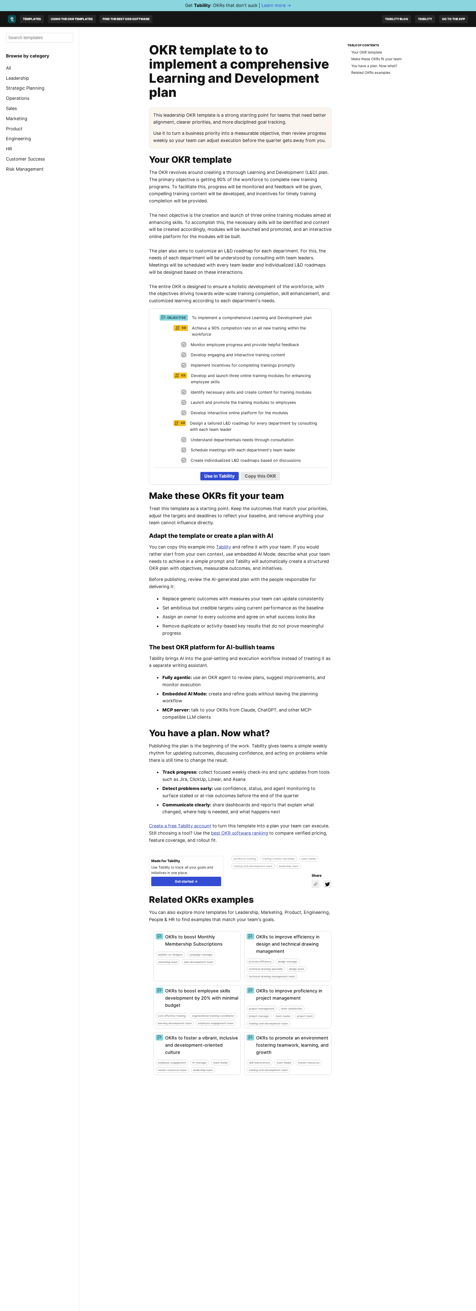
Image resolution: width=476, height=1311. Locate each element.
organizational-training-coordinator (213, 1015)
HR (9, 148)
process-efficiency (260, 961)
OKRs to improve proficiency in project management (289, 994)
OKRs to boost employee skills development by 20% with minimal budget (201, 998)
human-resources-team (172, 1069)
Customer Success (25, 159)
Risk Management (25, 169)
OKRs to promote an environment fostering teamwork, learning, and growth (292, 1045)
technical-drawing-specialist (266, 968)
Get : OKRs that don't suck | (238, 5)
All (8, 68)
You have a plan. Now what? (374, 65)
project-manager (259, 1015)
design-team (296, 968)
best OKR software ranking (239, 833)
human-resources (308, 1062)
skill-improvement (259, 1062)
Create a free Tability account (180, 825)
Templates (32, 19)
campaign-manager (201, 954)
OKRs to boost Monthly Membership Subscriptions (194, 940)
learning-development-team (175, 1023)
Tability (425, 19)
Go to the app (453, 19)
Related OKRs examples (370, 72)
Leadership (17, 78)
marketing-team (168, 961)
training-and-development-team (253, 866)
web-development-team (198, 961)
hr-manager (199, 1062)
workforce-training (245, 858)
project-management (261, 1008)
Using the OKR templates (72, 19)
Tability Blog (396, 19)
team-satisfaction (291, 1008)
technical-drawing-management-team (272, 976)
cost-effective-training (171, 1015)
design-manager (288, 961)
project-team (305, 1015)
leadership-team (288, 866)
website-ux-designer (170, 954)
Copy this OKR (260, 476)
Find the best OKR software (126, 19)
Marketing (16, 118)
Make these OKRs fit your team (376, 59)
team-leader (308, 858)
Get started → (186, 881)
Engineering (18, 138)
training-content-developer (278, 858)
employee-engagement (172, 1062)
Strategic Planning (25, 88)
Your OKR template (366, 52)
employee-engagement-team (216, 1023)
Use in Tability (219, 476)
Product (14, 128)
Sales (11, 108)
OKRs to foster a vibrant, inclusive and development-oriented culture (201, 1045)
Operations (17, 98)
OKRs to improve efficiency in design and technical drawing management (288, 944)
